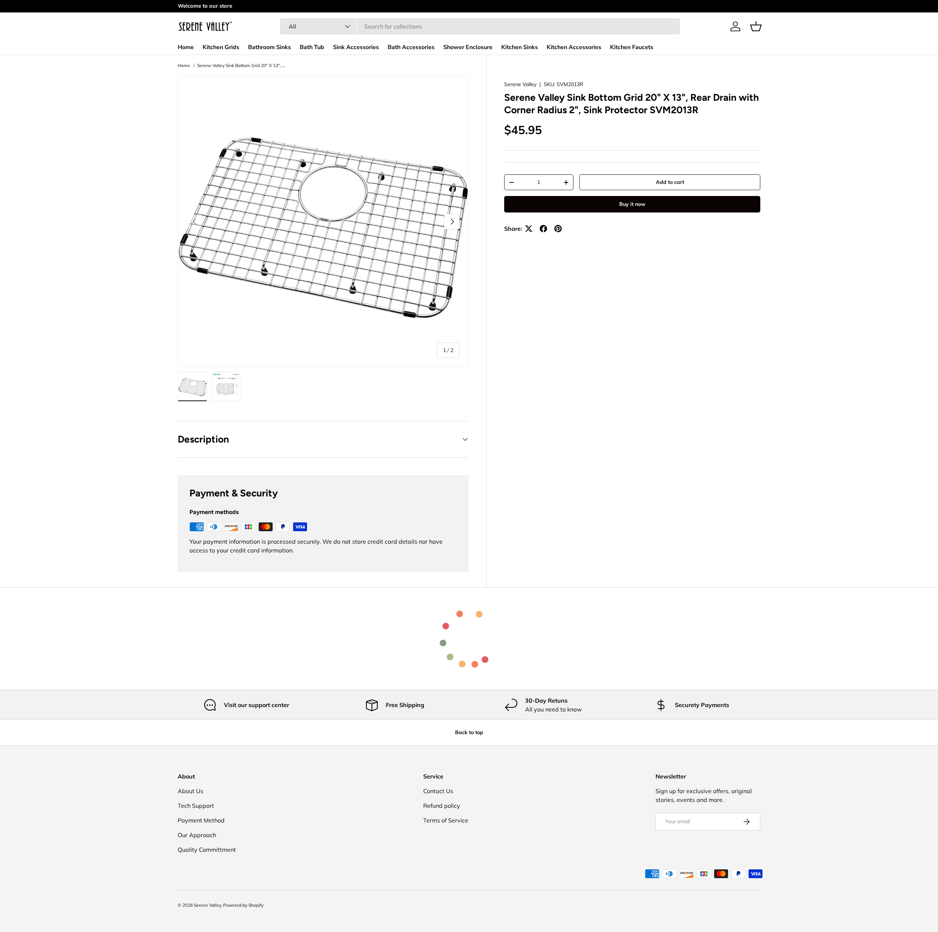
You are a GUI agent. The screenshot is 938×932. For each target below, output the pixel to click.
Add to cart (670, 182)
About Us (190, 791)
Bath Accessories (411, 47)
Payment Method (201, 820)
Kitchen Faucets (631, 47)
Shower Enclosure (467, 47)
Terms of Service (445, 820)
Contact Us (438, 791)
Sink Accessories (356, 47)
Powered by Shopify (243, 905)
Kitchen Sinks (519, 47)
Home (186, 47)
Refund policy (441, 805)
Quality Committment (207, 849)
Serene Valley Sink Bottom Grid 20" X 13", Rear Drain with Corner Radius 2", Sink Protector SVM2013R (241, 65)
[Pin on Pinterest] (558, 228)
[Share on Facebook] (543, 228)
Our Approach (197, 835)
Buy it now (632, 204)
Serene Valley (520, 84)
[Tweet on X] (528, 228)
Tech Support (196, 805)
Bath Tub (312, 47)
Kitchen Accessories (574, 47)
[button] (756, 26)
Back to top (469, 732)
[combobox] (480, 26)
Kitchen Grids (221, 47)
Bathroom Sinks (269, 47)
